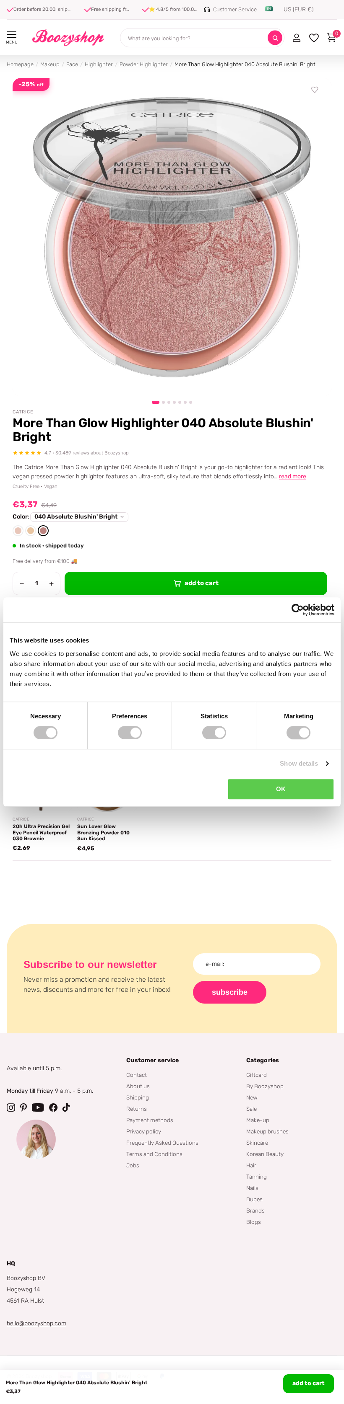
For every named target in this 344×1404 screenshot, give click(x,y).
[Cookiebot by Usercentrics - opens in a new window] (297, 610)
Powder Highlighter (144, 64)
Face (72, 64)
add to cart (308, 1383)
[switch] (130, 732)
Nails (252, 1188)
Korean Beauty (265, 1154)
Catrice (23, 412)
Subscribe (230, 992)
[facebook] (53, 1107)
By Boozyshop (265, 1086)
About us (138, 1086)
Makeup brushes (267, 1131)
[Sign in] (296, 38)
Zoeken (275, 38)
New (252, 1097)
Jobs (132, 1165)
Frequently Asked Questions (162, 1142)
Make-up (257, 1120)
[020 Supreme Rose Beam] (18, 530)
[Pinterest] (23, 1107)
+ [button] (51, 583)
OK (281, 788)
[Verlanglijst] (315, 90)
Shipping (137, 1097)
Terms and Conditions (154, 1154)
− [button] (22, 583)
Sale (251, 1108)
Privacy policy (143, 1131)
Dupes (254, 1199)
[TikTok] (66, 1107)
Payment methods (149, 1120)
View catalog (11, 35)
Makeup (50, 64)
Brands (255, 1210)
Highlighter (99, 64)
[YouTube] (38, 1107)
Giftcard (256, 1074)
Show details (299, 763)
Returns (136, 1108)
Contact (136, 1074)
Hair (251, 1165)
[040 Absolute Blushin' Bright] (43, 530)
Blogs (253, 1221)
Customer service (152, 1060)
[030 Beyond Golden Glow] (30, 530)
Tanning (256, 1176)
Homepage (20, 64)
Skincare (257, 1142)
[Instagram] (11, 1107)
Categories (262, 1060)
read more (292, 476)
